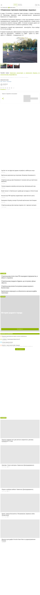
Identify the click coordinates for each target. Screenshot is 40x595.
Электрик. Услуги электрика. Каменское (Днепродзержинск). (18, 465)
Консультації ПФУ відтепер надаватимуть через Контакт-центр (17, 195)
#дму (1, 81)
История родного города (11, 313)
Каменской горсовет (4, 79)
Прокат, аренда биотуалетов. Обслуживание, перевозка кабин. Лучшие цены (18, 514)
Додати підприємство (20, 349)
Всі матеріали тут (20, 329)
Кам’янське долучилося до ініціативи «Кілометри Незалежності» (18, 175)
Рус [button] (36, 4)
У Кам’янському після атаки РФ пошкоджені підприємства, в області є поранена (19, 277)
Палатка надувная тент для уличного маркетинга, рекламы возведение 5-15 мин (17, 440)
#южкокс (4, 81)
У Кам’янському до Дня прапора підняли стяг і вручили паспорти (18, 205)
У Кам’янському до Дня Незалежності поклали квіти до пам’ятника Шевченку (19, 180)
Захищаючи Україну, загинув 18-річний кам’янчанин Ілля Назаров (18, 200)
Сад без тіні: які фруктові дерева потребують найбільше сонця (17, 170)
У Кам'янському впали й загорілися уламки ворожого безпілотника (17, 287)
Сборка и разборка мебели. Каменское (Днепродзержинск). (18, 489)
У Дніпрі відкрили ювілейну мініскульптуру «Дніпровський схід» (18, 186)
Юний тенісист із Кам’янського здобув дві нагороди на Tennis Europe (19, 191)
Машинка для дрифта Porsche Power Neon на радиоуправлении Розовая (18, 540)
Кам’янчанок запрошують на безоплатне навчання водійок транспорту (19, 292)
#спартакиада (9, 81)
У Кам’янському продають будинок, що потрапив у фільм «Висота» (18, 282)
